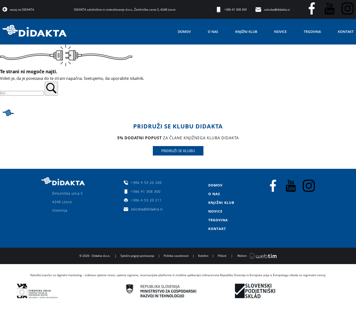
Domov (184, 31)
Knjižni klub (246, 31)
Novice (280, 31)
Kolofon (203, 256)
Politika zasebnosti (176, 256)
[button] (51, 89)
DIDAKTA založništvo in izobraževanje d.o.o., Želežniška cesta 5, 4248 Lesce (125, 9)
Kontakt (346, 31)
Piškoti (222, 256)
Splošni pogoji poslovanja (137, 256)
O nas (213, 31)
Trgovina (312, 31)
